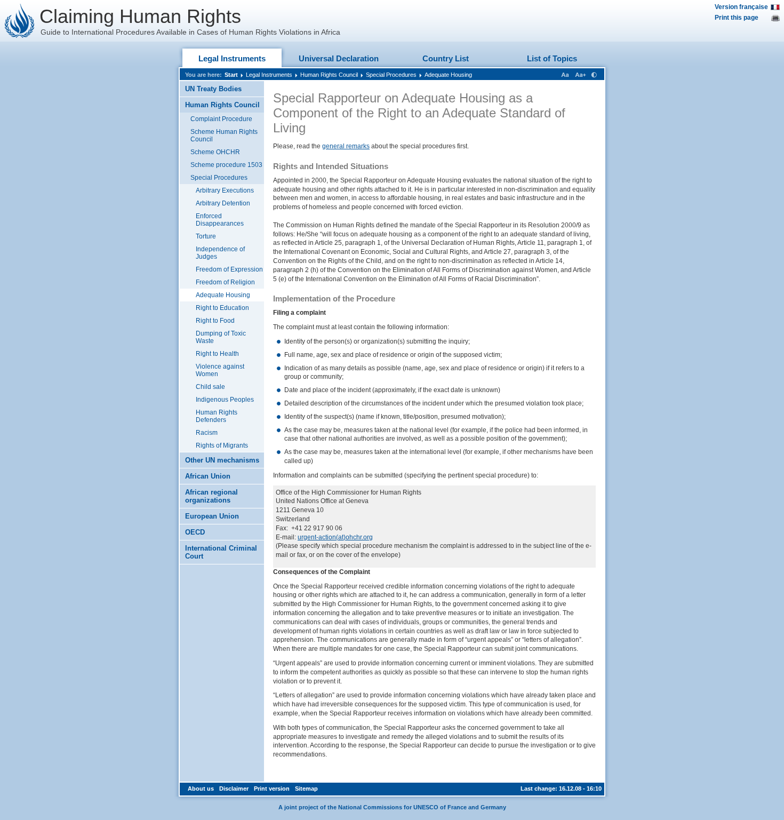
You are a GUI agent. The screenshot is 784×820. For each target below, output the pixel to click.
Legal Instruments (232, 58)
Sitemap (306, 788)
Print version (272, 788)
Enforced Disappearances (220, 219)
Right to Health (217, 353)
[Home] (19, 21)
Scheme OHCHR (215, 152)
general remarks (346, 146)
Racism (207, 432)
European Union (212, 516)
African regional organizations (211, 496)
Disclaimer (234, 788)
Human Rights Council (329, 74)
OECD (195, 532)
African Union (207, 476)
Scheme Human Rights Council (224, 135)
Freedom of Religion (225, 282)
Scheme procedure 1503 (226, 165)
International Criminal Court (221, 552)
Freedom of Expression (229, 269)
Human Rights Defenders (216, 416)
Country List (445, 58)
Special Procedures (391, 74)
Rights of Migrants (222, 445)
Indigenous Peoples (225, 399)
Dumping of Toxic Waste (221, 337)
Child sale (210, 387)
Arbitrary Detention (223, 203)
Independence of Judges (220, 252)
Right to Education (222, 308)
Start (231, 74)
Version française (741, 7)
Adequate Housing (448, 74)
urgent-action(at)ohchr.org (335, 537)
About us (201, 788)
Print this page (736, 17)
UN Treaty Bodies (213, 89)
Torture (206, 236)
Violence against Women (220, 370)
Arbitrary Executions (225, 190)
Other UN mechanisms (222, 460)
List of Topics (552, 58)
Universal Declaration (339, 58)
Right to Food (215, 320)
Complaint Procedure (221, 119)
